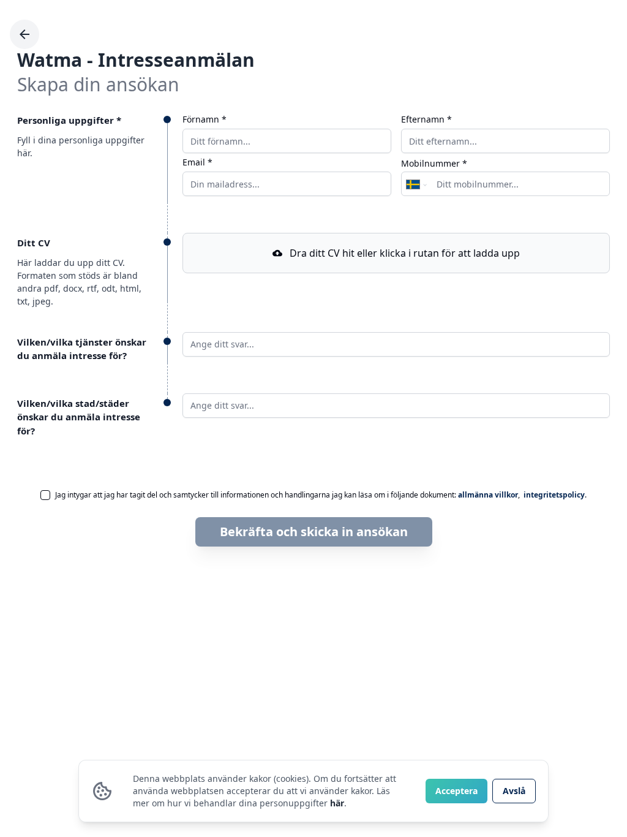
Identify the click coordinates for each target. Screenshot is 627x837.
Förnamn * (204, 119)
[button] (396, 253)
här (337, 803)
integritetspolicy (554, 495)
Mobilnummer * (434, 163)
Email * (197, 162)
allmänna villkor (488, 495)
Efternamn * (426, 119)
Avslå (514, 791)
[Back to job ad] (24, 34)
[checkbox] (45, 495)
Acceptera (456, 791)
